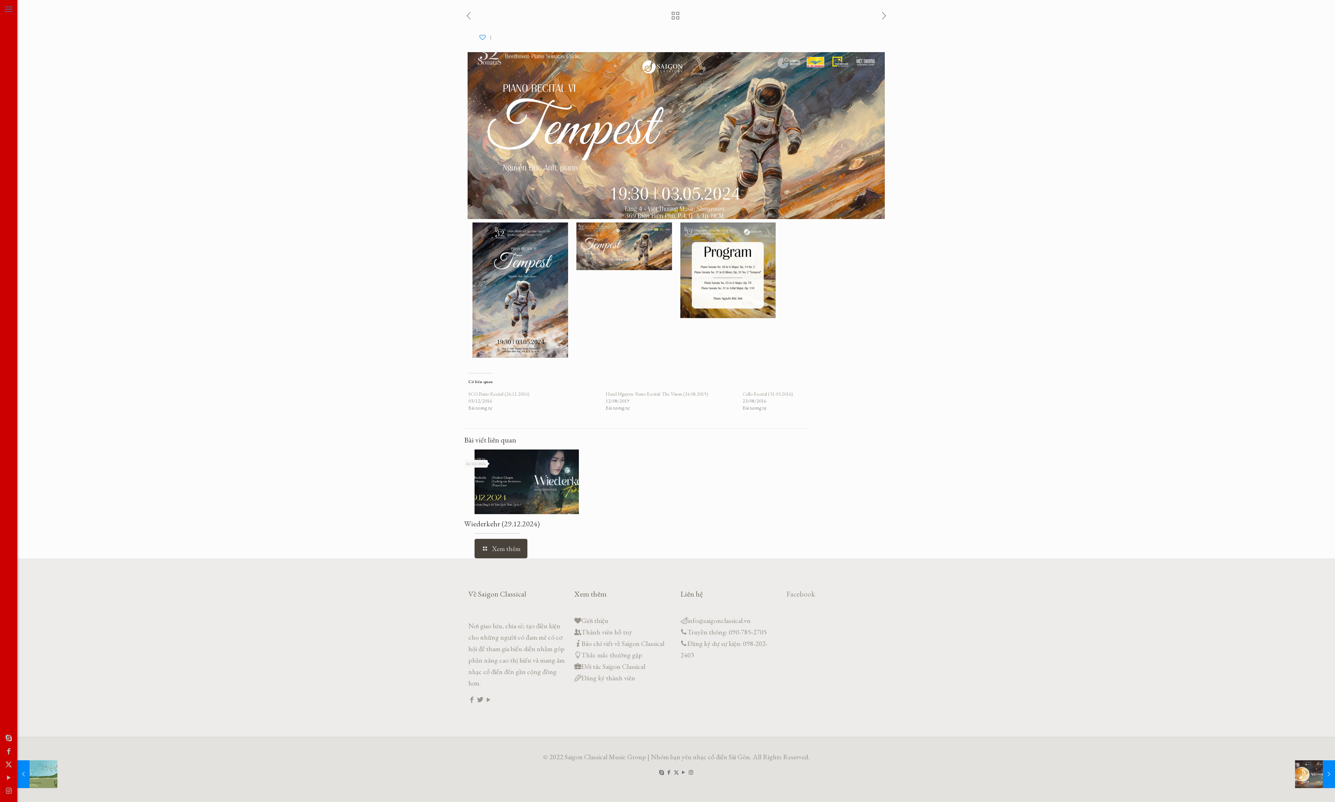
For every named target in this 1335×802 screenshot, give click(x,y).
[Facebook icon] (8, 751)
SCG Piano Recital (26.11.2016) (498, 394)
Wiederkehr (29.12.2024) (502, 524)
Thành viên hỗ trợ (606, 632)
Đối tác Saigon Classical (613, 666)
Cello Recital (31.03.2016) (768, 394)
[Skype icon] (8, 738)
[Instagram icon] (8, 790)
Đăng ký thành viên (608, 677)
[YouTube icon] (8, 777)
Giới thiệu (594, 620)
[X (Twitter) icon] (8, 764)
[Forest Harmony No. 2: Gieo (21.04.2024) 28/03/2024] (37, 774)
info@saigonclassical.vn (719, 620)
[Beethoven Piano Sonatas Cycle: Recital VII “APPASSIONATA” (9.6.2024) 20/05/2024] (1315, 774)
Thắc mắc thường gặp (611, 654)
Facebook (800, 594)
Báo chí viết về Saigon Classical (622, 643)
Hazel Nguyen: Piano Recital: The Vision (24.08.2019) (657, 394)
